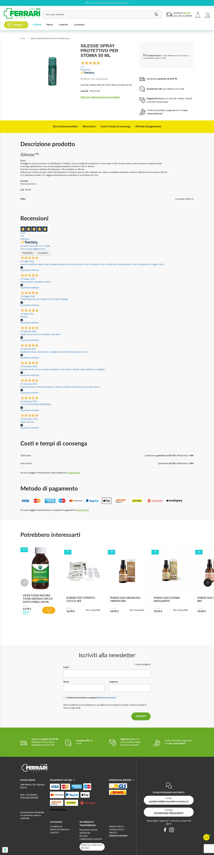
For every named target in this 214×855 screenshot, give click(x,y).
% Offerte (37, 25)
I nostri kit (63, 25)
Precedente (28, 253)
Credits (113, 833)
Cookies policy (116, 830)
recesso (83, 836)
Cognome (113, 682)
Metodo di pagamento (148, 126)
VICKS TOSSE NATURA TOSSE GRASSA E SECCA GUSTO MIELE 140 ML (37, 598)
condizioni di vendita (90, 839)
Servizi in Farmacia (59, 830)
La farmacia (79, 25)
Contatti (54, 833)
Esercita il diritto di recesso (91, 846)
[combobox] (102, 14)
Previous (24, 583)
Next (208, 583)
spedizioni (84, 833)
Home (22, 38)
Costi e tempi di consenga (115, 126)
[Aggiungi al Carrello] (48, 610)
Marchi (50, 25)
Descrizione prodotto (65, 126)
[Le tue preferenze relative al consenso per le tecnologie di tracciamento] (5, 850)
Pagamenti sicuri (88, 830)
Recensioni (89, 126)
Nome (66, 682)
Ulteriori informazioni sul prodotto (100, 97)
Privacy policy (116, 827)
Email (66, 667)
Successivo (43, 253)
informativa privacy (107, 698)
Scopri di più (73, 473)
